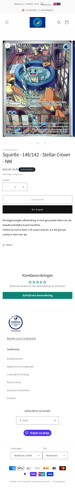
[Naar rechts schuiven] (45, 143)
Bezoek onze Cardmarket (21, 338)
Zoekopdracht (15, 358)
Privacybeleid (59, 481)
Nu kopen (37, 209)
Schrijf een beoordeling (37, 295)
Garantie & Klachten (18, 390)
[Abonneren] (55, 420)
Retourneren (14, 382)
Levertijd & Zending (18, 374)
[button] (7, 22)
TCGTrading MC (24, 481)
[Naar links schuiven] (30, 143)
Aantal (6, 180)
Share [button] (9, 244)
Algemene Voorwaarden (20, 366)
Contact (11, 398)
